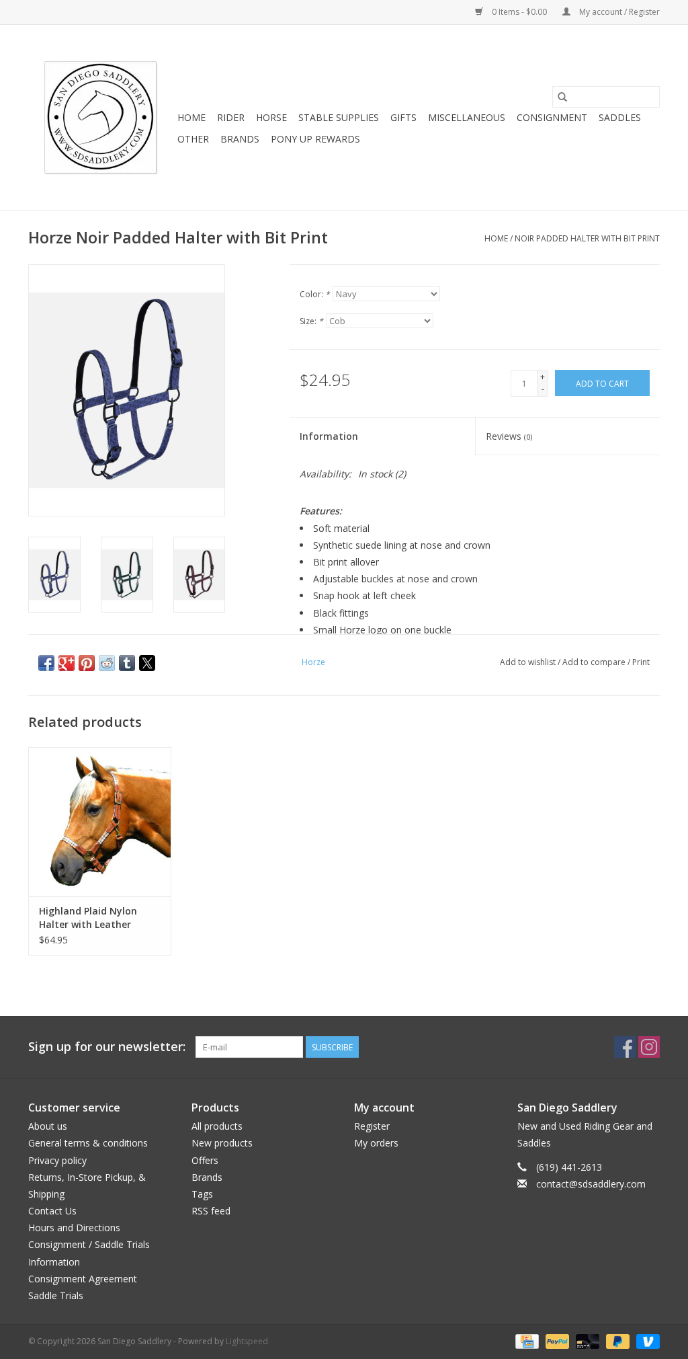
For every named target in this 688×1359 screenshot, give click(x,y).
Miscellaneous (466, 117)
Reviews (509, 436)
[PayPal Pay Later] (616, 1340)
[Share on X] (147, 663)
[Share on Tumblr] (127, 663)
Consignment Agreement (82, 1278)
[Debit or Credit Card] (586, 1340)
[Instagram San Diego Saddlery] (649, 1047)
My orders (376, 1142)
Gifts (403, 117)
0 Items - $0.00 (519, 11)
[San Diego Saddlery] (100, 117)
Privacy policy (57, 1160)
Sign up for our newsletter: (106, 1047)
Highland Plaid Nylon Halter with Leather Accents (88, 917)
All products (217, 1126)
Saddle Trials (55, 1295)
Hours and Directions (74, 1227)
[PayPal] (556, 1340)
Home (191, 117)
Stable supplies (338, 117)
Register (372, 1126)
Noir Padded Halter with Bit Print (587, 238)
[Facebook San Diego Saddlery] (625, 1047)
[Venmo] (646, 1340)
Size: (311, 321)
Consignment (552, 117)
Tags (202, 1194)
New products (222, 1142)
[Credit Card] (525, 1340)
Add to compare (595, 662)
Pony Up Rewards (315, 138)
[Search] (562, 97)
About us (47, 1126)
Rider (231, 117)
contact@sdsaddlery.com (591, 1183)
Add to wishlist (529, 662)
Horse (271, 117)
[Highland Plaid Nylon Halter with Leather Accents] (99, 822)
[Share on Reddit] (107, 663)
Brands (239, 138)
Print (641, 662)
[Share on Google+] (66, 663)
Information (329, 436)
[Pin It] (87, 663)
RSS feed (210, 1210)
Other (193, 138)
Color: (315, 294)
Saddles (620, 117)
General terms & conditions (88, 1142)
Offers (204, 1160)
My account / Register (618, 11)
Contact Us (52, 1210)
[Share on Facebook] (46, 663)
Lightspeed (247, 1341)
